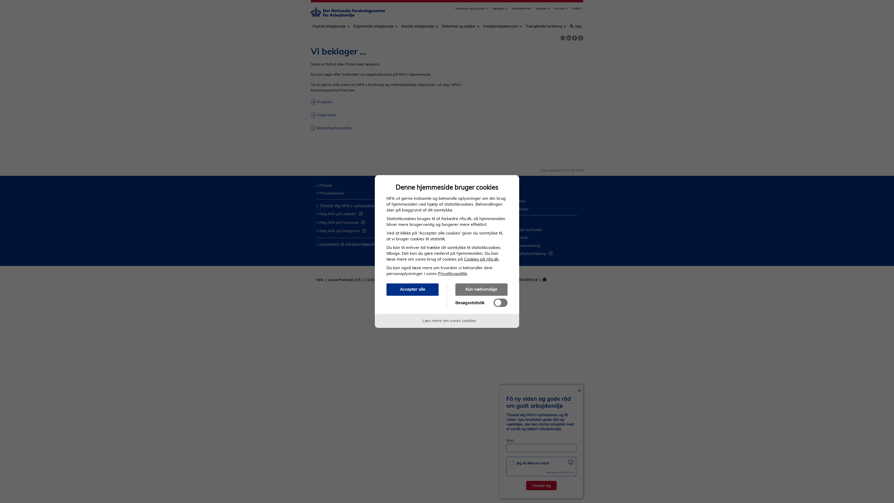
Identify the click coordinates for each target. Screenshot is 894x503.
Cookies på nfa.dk (481, 259)
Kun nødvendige (481, 289)
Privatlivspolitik (452, 273)
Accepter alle (412, 289)
